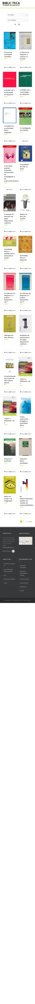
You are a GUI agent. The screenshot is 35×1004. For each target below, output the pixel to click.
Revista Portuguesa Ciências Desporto (8, 570)
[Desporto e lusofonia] (10, 447)
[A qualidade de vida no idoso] (25, 153)
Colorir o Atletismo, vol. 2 (9, 421)
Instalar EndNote (24, 583)
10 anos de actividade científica (8, 54)
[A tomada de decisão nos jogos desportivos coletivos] (10, 203)
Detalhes (13, 67)
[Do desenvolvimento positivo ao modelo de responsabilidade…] (25, 485)
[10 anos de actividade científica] (10, 41)
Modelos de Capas (24, 579)
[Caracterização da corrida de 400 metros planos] (10, 365)
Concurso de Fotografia (9, 579)
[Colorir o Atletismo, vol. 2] (10, 406)
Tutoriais (22, 590)
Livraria (5, 583)
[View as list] (19, 24)
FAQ (5, 575)
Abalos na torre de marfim (23, 216)
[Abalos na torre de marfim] (25, 203)
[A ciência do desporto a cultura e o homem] (25, 41)
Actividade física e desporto (24, 258)
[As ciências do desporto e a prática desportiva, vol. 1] (10, 282)
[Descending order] (27, 15)
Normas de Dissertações (23, 566)
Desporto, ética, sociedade (24, 461)
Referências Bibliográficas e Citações (23, 573)
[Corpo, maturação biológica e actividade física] (25, 405)
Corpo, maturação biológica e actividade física (24, 421)
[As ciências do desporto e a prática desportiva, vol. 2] (25, 282)
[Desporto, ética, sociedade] (25, 447)
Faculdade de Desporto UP (9, 564)
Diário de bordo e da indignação (8, 499)
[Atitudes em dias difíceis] (10, 324)
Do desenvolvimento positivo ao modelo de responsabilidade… (27, 501)
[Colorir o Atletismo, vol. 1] (25, 366)
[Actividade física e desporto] (25, 244)
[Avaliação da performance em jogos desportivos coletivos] (25, 324)
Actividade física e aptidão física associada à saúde (9, 253)
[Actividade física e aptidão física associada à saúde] (10, 241)
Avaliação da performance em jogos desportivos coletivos (25, 339)
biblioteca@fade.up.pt (8, 547)
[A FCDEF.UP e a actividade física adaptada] (10, 115)
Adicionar (7, 67)
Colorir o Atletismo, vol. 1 (25, 381)
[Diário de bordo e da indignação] (10, 485)
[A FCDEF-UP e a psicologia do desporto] (10, 79)
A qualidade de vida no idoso (24, 167)
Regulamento (23, 587)
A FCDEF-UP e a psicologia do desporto (9, 92)
